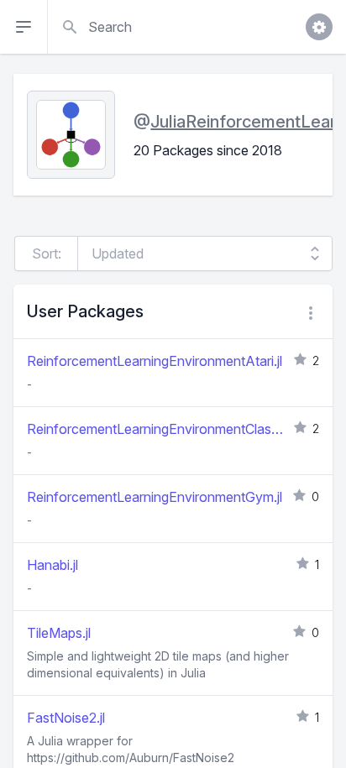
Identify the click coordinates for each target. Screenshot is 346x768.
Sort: (46, 253)
